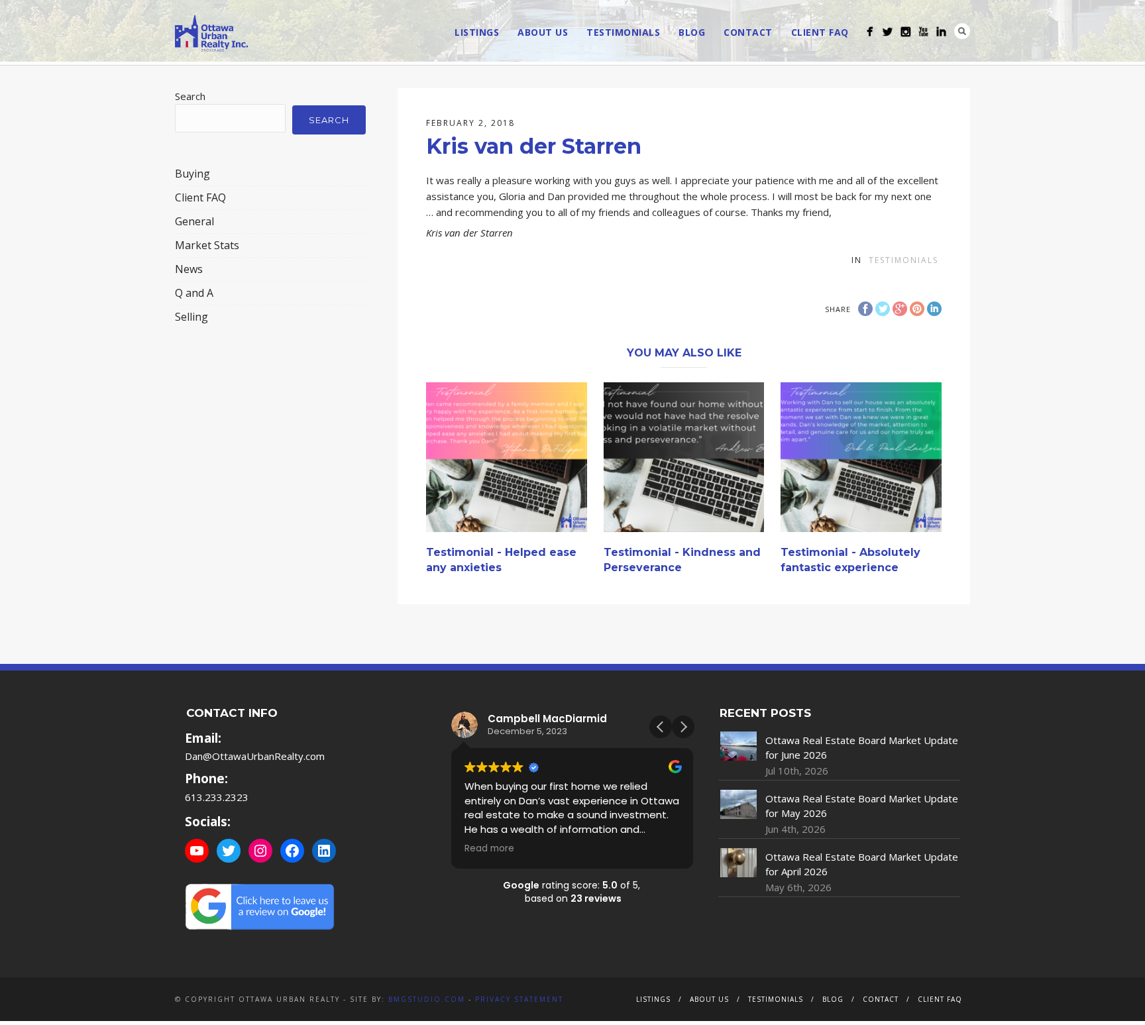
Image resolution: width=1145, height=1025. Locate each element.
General (194, 221)
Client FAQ (820, 32)
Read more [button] (489, 849)
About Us (543, 32)
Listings (477, 32)
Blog (692, 32)
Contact (748, 32)
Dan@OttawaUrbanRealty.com (255, 756)
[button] (683, 727)
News (189, 269)
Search (962, 31)
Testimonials (623, 32)
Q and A (194, 293)
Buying (192, 173)
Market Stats (207, 245)
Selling (191, 316)
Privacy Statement (519, 999)
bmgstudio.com (426, 999)
